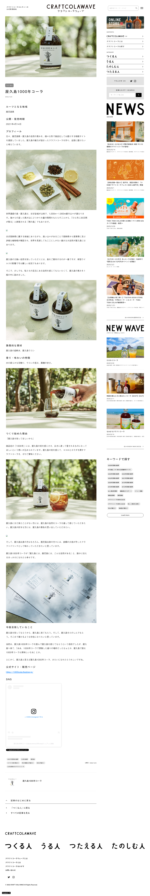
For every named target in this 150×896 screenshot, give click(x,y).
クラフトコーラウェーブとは (16, 858)
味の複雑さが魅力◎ (28, 763)
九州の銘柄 (24, 759)
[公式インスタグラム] (135, 81)
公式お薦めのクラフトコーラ (15, 766)
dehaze (141, 8)
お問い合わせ (10, 870)
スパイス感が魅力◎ (13, 763)
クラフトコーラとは (13, 862)
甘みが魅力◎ (40, 763)
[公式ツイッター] (131, 81)
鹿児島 (33, 759)
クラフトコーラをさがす (14, 866)
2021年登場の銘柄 (12, 759)
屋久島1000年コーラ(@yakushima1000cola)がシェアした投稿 (34, 743)
